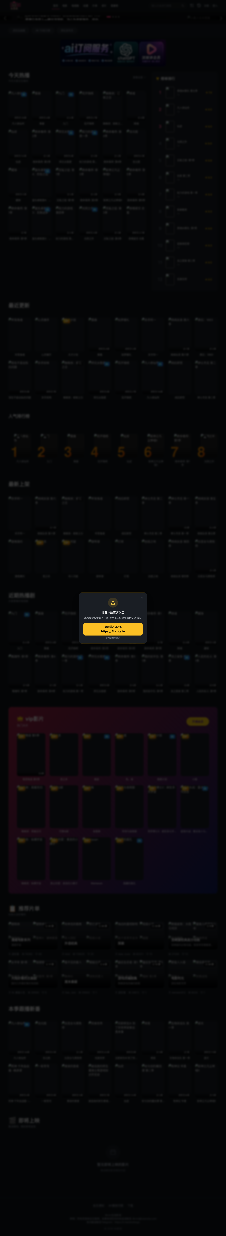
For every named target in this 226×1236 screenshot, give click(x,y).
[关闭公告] (142, 597)
